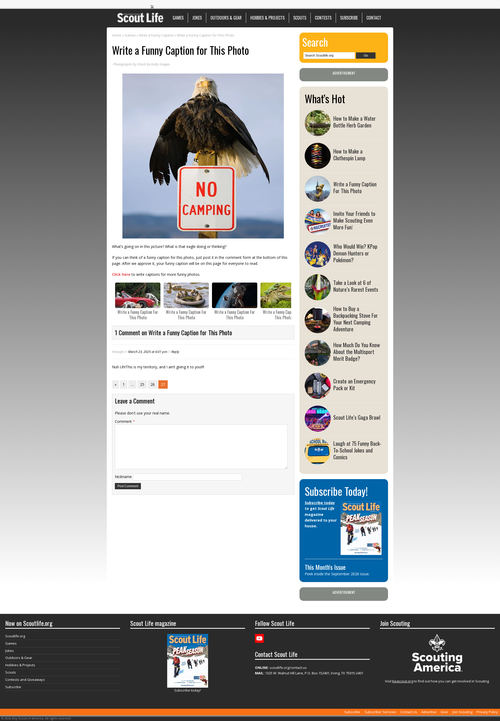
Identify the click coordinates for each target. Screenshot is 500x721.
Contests (323, 18)
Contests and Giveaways (25, 679)
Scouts (299, 18)
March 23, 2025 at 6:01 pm (147, 351)
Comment (125, 421)
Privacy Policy (487, 712)
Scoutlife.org (15, 636)
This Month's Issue (325, 567)
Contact (373, 18)
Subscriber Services (380, 712)
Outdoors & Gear (226, 18)
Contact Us (408, 712)
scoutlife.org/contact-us (281, 667)
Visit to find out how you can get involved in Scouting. (437, 681)
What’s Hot (325, 98)
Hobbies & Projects (267, 18)
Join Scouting (462, 712)
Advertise (428, 712)
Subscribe (349, 18)
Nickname (123, 476)
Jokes (197, 18)
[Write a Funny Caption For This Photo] (137, 295)
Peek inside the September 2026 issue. (337, 573)
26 (153, 384)
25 (142, 384)
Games (178, 18)
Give (444, 712)
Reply (175, 351)
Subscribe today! (187, 690)
